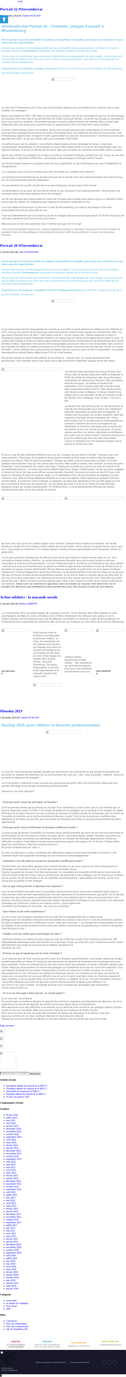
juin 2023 (10, 1164)
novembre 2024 (13, 1131)
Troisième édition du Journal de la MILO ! (26, 1088)
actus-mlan (11, 1300)
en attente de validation (17, 1303)
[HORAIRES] (47, 1337)
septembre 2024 (14, 1137)
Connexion (11, 1321)
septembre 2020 (14, 1252)
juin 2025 (10, 1120)
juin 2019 (10, 1280)
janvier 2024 (12, 1148)
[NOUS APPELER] (79, 1338)
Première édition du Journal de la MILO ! (26, 1094)
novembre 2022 (13, 1183)
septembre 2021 (14, 1222)
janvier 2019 (12, 1283)
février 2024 (12, 1145)
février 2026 (12, 1115)
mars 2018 (11, 1285)
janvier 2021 (12, 1241)
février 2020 (12, 1272)
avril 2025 (11, 1123)
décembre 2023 (13, 1150)
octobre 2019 (12, 1277)
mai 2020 (10, 1263)
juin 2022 (10, 1197)
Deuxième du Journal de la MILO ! (23, 1091)
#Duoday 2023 (11, 711)
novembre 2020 (13, 1247)
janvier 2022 (12, 1211)
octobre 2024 (12, 1134)
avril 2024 (11, 1139)
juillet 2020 (11, 1258)
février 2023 (12, 1175)
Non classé (11, 1306)
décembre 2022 (13, 1181)
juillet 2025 (11, 1117)
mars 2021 (11, 1236)
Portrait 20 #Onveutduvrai (21, 245)
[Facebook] (104, 1362)
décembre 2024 (13, 1128)
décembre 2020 (13, 1244)
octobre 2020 (12, 1250)
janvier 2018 (12, 1288)
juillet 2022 (11, 1195)
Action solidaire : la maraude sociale (29, 597)
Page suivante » (7, 1025)
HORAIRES (47, 1342)
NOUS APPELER (78, 1343)
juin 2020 (10, 1261)
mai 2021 (10, 1230)
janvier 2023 (12, 1178)
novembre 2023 (13, 1153)
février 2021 (12, 1239)
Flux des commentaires (17, 1326)
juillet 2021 (11, 1225)
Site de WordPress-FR (17, 1329)
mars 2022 (11, 1206)
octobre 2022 (12, 1186)
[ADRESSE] (16, 1337)
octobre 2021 (12, 1219)
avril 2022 (11, 1203)
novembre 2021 (13, 1217)
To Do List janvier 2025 (18, 1097)
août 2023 (11, 1161)
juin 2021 (10, 1228)
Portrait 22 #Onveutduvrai (21, 9)
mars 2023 (11, 1172)
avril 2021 (11, 1233)
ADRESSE (15, 1342)
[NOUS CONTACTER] (110, 1337)
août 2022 (11, 1192)
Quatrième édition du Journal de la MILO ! (27, 1085)
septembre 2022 (14, 1189)
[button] (4, 19)
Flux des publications (16, 1323)
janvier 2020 (12, 1274)
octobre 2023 (12, 1156)
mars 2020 (11, 1269)
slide (8, 1308)
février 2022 (12, 1208)
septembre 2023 (14, 1159)
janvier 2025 (12, 1126)
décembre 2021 (13, 1214)
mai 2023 (10, 1167)
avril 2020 (11, 1266)
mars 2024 (11, 1142)
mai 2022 (10, 1200)
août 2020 (11, 1255)
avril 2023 (11, 1170)
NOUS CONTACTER (110, 1342)
